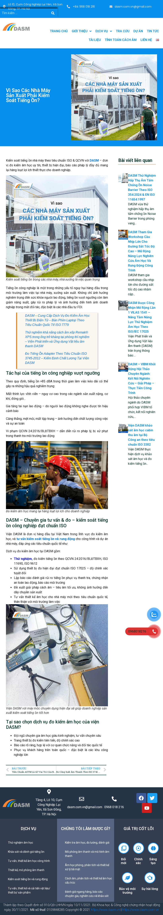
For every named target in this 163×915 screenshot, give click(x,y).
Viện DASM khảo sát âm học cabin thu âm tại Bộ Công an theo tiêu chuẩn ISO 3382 (141, 435)
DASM (95, 160)
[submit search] (53, 13)
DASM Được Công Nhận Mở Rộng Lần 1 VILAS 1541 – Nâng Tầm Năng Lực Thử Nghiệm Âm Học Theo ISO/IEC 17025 (141, 317)
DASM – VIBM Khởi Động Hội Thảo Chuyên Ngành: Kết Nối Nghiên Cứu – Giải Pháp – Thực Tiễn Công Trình (141, 378)
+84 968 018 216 (84, 7)
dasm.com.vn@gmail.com (133, 7)
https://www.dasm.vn (105, 910)
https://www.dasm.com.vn (140, 910)
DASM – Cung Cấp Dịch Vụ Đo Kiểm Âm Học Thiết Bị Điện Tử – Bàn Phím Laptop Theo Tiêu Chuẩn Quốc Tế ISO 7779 (57, 320)
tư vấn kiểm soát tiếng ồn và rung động (45, 539)
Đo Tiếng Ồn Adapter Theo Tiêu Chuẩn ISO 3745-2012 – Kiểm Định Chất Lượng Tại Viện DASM (57, 358)
